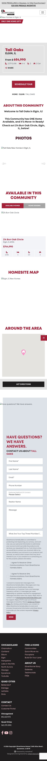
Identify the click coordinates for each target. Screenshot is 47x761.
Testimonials (30, 672)
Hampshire (6, 661)
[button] (3, 163)
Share (10, 68)
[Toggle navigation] (43, 12)
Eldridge (5, 688)
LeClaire (4, 691)
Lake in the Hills (8, 664)
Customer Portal (8, 709)
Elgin (21, 94)
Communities (30, 648)
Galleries (28, 669)
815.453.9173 (6, 717)
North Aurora (7, 667)
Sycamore (5, 673)
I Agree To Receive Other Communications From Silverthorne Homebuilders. (25, 565)
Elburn (4, 654)
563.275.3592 (6, 725)
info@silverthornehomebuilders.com (28, 598)
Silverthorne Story (32, 666)
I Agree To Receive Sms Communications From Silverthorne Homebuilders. (25, 576)
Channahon (6, 648)
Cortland (5, 651)
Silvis (3, 694)
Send (11, 617)
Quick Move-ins (31, 651)
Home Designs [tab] (34, 206)
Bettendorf (6, 685)
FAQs (27, 676)
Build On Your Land (33, 658)
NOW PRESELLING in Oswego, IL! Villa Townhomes (23, 3)
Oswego (5, 670)
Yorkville (5, 676)
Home (15, 94)
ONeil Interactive (34, 754)
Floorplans (29, 654)
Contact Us (6, 705)
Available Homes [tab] (12, 206)
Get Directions (23, 384)
